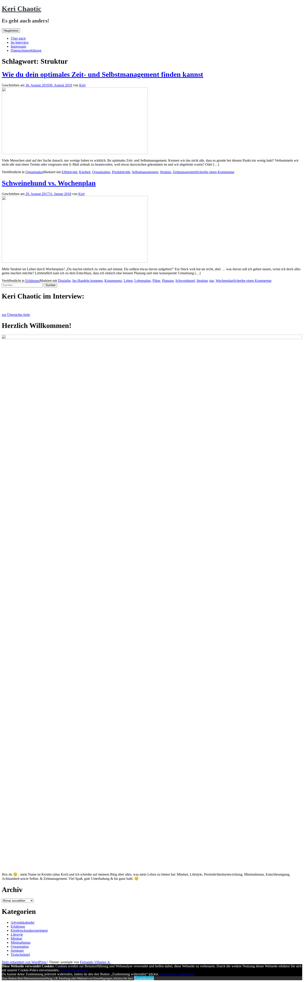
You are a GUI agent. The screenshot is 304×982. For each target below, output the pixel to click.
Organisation (34, 172)
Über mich (18, 38)
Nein (68, 970)
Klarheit (84, 172)
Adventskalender (22, 922)
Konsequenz (113, 281)
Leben (128, 281)
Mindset (16, 938)
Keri (82, 85)
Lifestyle (17, 934)
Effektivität (69, 172)
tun (211, 281)
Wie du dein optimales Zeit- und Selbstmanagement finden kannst (102, 74)
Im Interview (20, 42)
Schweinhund (185, 281)
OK (62, 970)
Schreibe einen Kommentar (215, 172)
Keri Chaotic (21, 9)
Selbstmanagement (145, 172)
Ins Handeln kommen (87, 281)
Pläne (156, 281)
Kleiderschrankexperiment (29, 930)
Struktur (165, 172)
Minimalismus (20, 942)
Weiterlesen (80, 970)
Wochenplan (224, 281)
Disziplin (64, 281)
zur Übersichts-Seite (16, 315)
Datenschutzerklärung (26, 50)
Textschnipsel (20, 954)
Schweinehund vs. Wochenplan (49, 183)
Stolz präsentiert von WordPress (24, 962)
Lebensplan (142, 281)
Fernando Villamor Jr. (95, 962)
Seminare (17, 950)
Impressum (18, 46)
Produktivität (121, 172)
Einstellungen (144, 978)
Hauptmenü (11, 30)
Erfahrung (32, 281)
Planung (168, 281)
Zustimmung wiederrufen (176, 974)
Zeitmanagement (184, 172)
